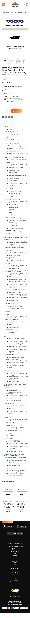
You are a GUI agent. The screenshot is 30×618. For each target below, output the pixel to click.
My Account (15, 556)
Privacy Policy (15, 570)
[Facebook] (8, 533)
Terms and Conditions (15, 574)
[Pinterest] (21, 533)
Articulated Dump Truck (12, 105)
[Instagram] (18, 533)
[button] (3, 4)
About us (15, 553)
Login (15, 564)
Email (8, 117)
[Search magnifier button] (2, 193)
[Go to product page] (8, 494)
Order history (15, 561)
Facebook (3, 117)
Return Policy (15, 572)
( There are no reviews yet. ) (14, 74)
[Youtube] (14, 533)
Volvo (9, 93)
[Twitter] (11, 533)
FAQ (15, 562)
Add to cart (17, 111)
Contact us (15, 555)
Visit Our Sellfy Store (15, 581)
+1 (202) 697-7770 (15, 548)
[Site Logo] (15, 4)
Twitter (5, 117)
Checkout (15, 580)
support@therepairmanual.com (15, 549)
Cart (15, 578)
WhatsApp (11, 117)
